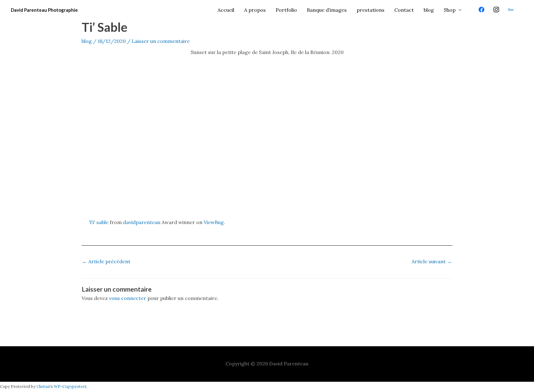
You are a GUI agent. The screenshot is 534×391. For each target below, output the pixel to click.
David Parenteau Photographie (44, 10)
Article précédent (106, 261)
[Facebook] (481, 9)
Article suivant (432, 261)
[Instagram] (496, 9)
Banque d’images (327, 10)
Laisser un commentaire (161, 41)
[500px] (510, 9)
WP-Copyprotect (70, 386)
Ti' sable (98, 222)
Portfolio (286, 10)
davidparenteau (141, 222)
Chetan (43, 386)
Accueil (226, 10)
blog (429, 10)
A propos (255, 10)
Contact (404, 10)
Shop (450, 10)
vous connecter (127, 298)
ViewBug (214, 222)
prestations (370, 10)
